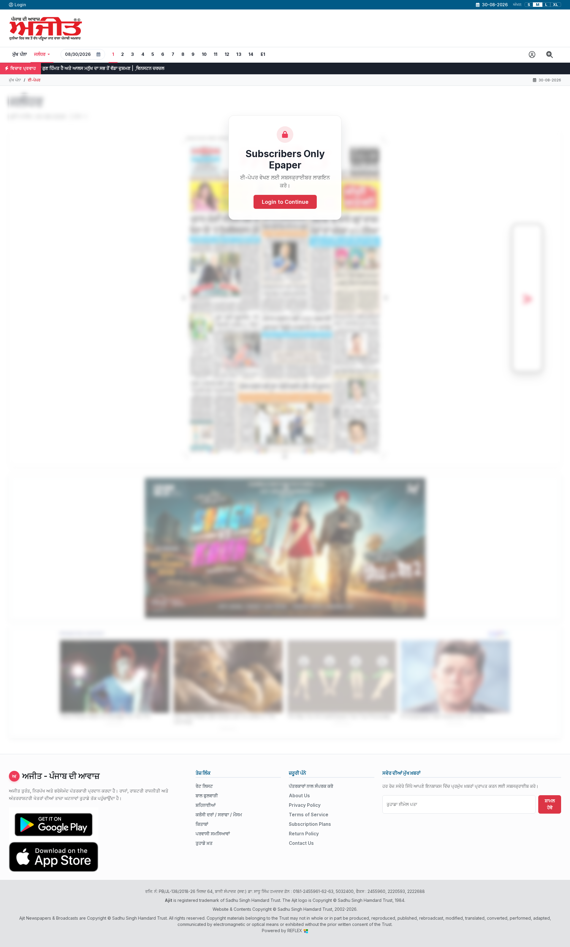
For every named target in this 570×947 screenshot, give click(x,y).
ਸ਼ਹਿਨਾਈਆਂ (206, 805)
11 (216, 54)
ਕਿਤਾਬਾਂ (202, 824)
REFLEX (295, 930)
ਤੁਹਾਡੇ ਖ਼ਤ (204, 843)
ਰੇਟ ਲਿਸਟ (204, 786)
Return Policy (304, 833)
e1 (263, 54)
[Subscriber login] (532, 55)
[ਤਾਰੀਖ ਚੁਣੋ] (99, 54)
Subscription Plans (310, 824)
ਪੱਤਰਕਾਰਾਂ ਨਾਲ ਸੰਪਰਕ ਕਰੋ (311, 786)
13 (238, 54)
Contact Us (301, 843)
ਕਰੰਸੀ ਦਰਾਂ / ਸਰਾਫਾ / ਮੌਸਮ (219, 814)
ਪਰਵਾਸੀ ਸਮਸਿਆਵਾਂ (213, 833)
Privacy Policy (305, 805)
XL (555, 4)
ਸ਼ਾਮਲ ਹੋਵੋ (550, 804)
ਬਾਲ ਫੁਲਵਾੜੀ (207, 795)
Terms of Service (308, 814)
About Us (299, 795)
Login (20, 4)
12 (227, 54)
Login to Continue (285, 202)
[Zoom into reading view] (549, 55)
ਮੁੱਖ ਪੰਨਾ (19, 54)
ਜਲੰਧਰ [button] (40, 54)
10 (204, 54)
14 (251, 54)
